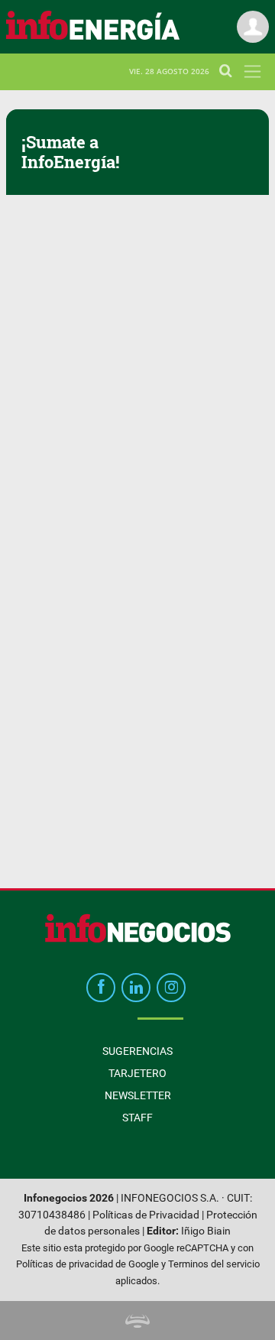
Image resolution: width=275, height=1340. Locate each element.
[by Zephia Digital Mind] (137, 1320)
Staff (137, 1117)
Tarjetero (137, 1073)
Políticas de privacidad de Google (87, 1264)
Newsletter (138, 1095)
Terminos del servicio (214, 1264)
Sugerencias (137, 1051)
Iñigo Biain (206, 1231)
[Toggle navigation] (252, 71)
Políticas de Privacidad (145, 1215)
